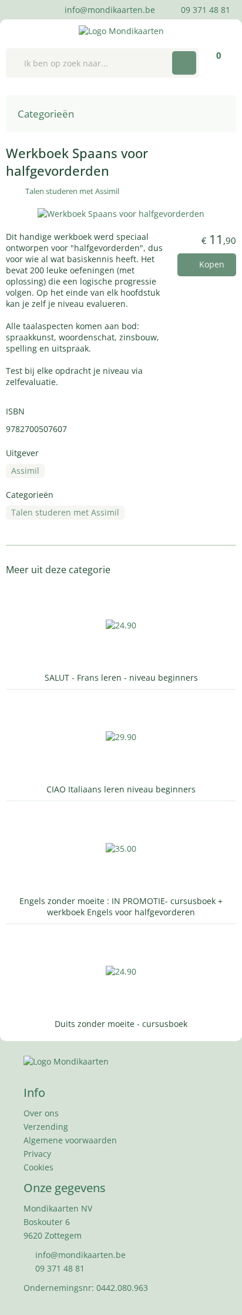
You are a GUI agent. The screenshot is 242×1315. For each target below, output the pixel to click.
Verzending (45, 1126)
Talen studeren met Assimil (72, 191)
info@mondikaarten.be (108, 9)
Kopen (210, 264)
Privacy (37, 1153)
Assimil (25, 470)
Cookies (38, 1167)
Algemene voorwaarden (70, 1140)
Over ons (41, 1113)
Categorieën (47, 114)
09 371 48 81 (204, 9)
